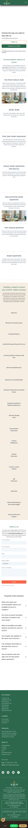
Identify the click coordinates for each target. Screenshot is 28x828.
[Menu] (25, 2)
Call (6, 825)
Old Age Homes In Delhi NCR (9, 735)
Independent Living (6, 699)
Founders (4, 747)
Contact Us (15, 787)
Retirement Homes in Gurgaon (9, 733)
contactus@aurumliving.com (15, 533)
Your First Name (6, 540)
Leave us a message (6, 567)
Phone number (6, 560)
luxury (14, 175)
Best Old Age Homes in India (9, 731)
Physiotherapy (5, 705)
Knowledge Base (6, 745)
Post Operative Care (6, 703)
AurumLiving (5, 67)
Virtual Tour (4, 722)
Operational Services (7, 710)
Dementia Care (5, 701)
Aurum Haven (5, 719)
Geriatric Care (5, 707)
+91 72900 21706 (15, 806)
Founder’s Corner (6, 754)
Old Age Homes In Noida (8, 736)
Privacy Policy (9, 787)
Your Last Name (6, 546)
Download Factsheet (7, 752)
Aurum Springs (5, 721)
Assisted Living (5, 698)
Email (3, 553)
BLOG (21, 787)
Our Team (4, 749)
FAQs (3, 750)
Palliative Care (5, 708)
